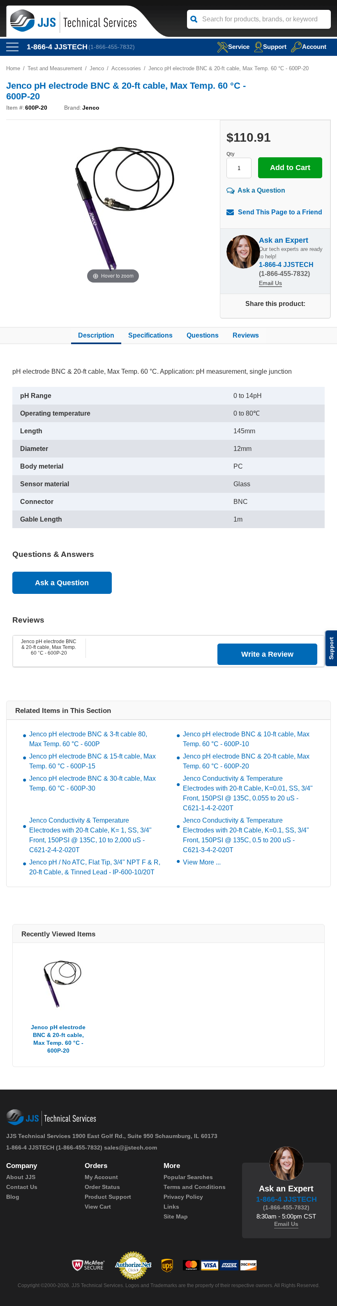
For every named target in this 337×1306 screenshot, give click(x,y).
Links (171, 1206)
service (238, 46)
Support (274, 46)
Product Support (108, 1196)
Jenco (97, 68)
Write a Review (267, 654)
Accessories (126, 68)
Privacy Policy (183, 1196)
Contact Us (21, 1187)
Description (96, 335)
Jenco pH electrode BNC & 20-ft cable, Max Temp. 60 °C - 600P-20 (48, 647)
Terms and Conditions (195, 1187)
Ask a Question (261, 190)
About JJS (20, 1177)
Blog (12, 1196)
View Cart (98, 1206)
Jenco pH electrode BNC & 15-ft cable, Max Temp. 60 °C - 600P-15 (92, 761)
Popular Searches (188, 1177)
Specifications (150, 335)
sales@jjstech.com (130, 1147)
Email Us (270, 283)
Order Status (102, 1187)
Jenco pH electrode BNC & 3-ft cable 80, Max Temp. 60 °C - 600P (88, 739)
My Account (101, 1177)
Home (13, 68)
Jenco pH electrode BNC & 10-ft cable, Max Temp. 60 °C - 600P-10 (246, 739)
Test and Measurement (55, 68)
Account (314, 46)
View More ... (202, 862)
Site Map (176, 1216)
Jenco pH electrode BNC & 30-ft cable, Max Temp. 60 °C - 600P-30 (92, 783)
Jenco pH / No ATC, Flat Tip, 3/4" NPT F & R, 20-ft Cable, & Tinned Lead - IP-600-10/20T (94, 867)
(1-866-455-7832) (111, 47)
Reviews (246, 335)
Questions (203, 335)
